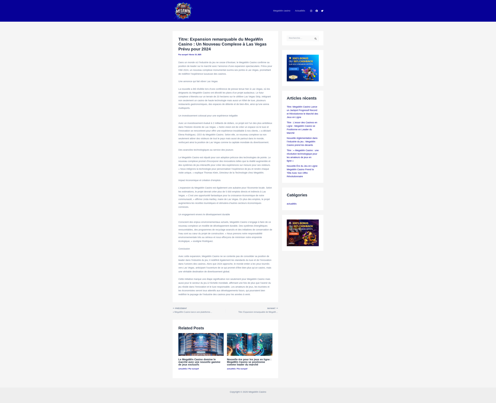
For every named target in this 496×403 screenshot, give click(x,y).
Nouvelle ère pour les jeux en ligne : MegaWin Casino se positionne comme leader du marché (249, 362)
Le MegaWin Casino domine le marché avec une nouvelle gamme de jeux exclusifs (199, 362)
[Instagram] (311, 11)
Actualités (300, 10)
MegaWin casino (281, 10)
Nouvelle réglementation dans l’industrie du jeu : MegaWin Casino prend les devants (302, 141)
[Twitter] (322, 11)
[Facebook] (317, 11)
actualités (182, 369)
